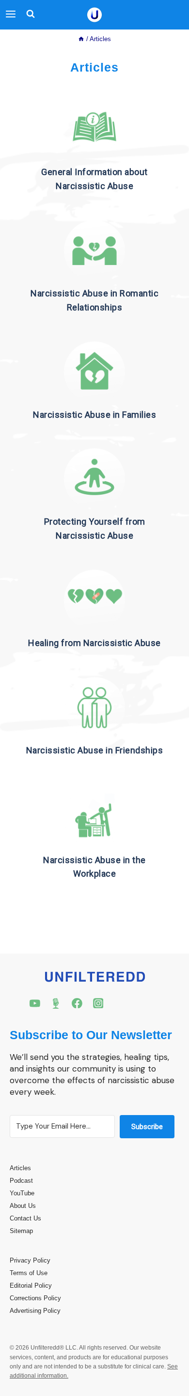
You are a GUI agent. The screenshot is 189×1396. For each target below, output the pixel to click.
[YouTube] (35, 1003)
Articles (20, 1168)
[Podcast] (56, 1003)
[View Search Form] (28, 15)
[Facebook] (77, 1003)
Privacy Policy (30, 1260)
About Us (23, 1205)
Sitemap (21, 1230)
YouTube (22, 1193)
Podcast (21, 1180)
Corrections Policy (35, 1298)
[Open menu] (10, 14)
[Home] (81, 39)
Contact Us (25, 1218)
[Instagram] (98, 1003)
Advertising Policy (35, 1310)
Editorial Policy (31, 1285)
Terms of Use (28, 1273)
